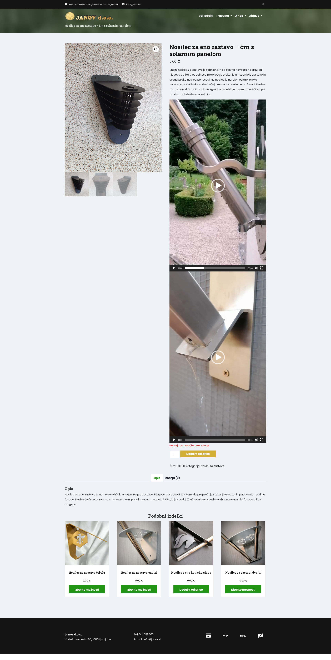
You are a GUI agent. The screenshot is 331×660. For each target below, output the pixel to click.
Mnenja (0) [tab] (172, 478)
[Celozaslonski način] (262, 268)
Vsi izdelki (206, 16)
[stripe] (225, 635)
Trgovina (223, 16)
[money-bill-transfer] (260, 635)
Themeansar (138, 657)
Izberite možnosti (87, 590)
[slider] (215, 268)
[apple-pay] (243, 636)
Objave (254, 16)
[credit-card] (208, 635)
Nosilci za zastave (212, 466)
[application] (217, 185)
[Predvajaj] (174, 268)
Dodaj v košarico (198, 454)
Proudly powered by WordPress (83, 657)
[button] (156, 49)
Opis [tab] (157, 478)
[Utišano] (256, 268)
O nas (239, 16)
